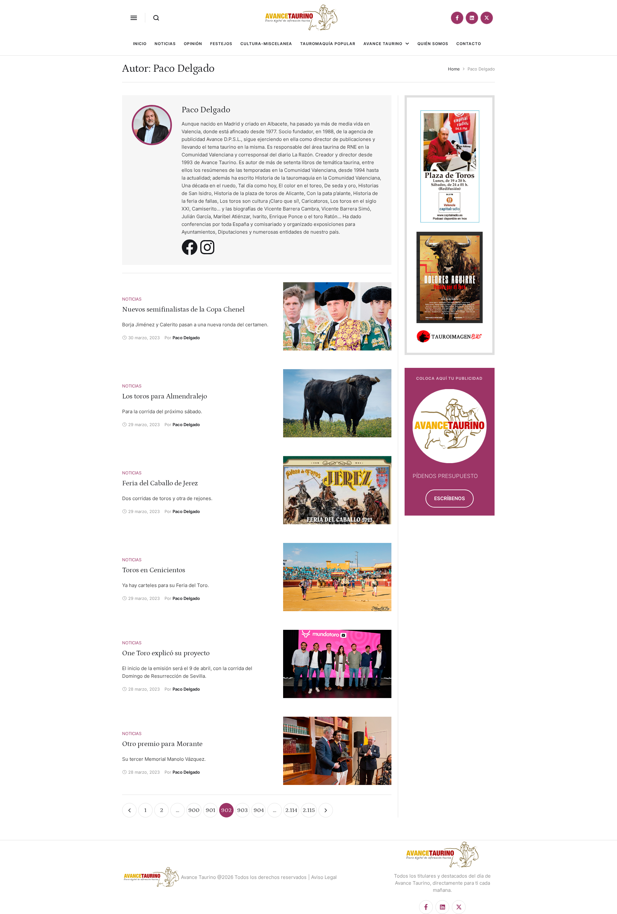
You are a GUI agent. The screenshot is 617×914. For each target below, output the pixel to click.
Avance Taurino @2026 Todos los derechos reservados (244, 877)
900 (194, 810)
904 (259, 810)
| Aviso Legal (322, 877)
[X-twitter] (486, 18)
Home (454, 68)
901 (210, 810)
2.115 (309, 810)
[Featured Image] (337, 316)
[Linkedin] (472, 18)
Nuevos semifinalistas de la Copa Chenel (183, 309)
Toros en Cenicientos (153, 570)
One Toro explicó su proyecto (166, 653)
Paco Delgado (206, 110)
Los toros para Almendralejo (164, 396)
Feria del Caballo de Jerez (160, 483)
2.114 (291, 810)
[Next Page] (325, 810)
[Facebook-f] (457, 18)
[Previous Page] (129, 810)
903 (242, 810)
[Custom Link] (190, 247)
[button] (134, 18)
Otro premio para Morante (162, 744)
